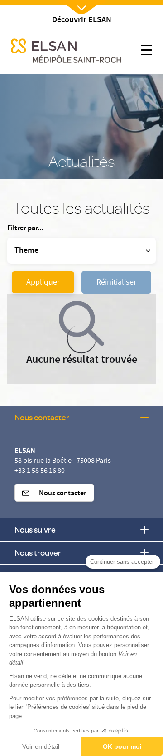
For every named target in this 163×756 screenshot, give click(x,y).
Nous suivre (35, 529)
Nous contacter (41, 417)
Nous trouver (37, 552)
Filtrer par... (25, 229)
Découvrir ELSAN (81, 20)
